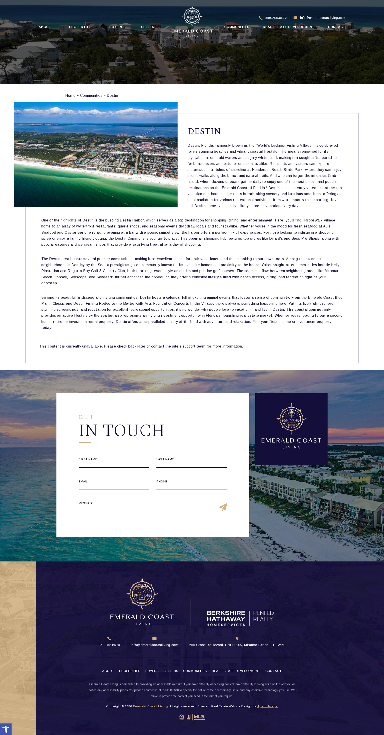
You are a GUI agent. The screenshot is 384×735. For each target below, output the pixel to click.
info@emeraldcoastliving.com (322, 17)
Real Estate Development (288, 26)
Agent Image (267, 706)
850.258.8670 (276, 17)
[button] (6, 729)
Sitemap (204, 706)
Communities (236, 26)
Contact (336, 26)
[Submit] (223, 507)
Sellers (149, 26)
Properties (80, 26)
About (45, 26)
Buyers (116, 26)
